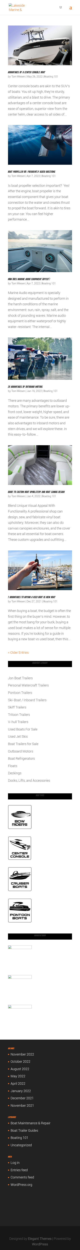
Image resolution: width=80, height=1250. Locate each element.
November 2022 (22, 1054)
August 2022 (20, 1069)
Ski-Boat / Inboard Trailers (27, 700)
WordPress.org (21, 1185)
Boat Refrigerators (21, 758)
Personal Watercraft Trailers (28, 685)
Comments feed (22, 1177)
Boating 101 (51, 76)
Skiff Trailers (17, 707)
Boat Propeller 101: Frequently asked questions (31, 171)
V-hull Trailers (18, 722)
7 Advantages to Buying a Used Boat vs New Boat (31, 597)
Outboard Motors (20, 751)
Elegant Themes (40, 1239)
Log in (15, 1163)
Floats (12, 766)
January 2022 (21, 1091)
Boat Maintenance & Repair (30, 1123)
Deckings (14, 773)
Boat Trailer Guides (24, 1130)
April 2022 (18, 1083)
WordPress (40, 1244)
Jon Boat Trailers (20, 678)
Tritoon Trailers (19, 715)
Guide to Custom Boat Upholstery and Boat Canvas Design (36, 492)
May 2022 (18, 1076)
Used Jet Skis (18, 736)
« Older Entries (18, 652)
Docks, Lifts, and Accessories (29, 780)
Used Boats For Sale (22, 729)
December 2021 (22, 1098)
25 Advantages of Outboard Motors (25, 386)
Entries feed (19, 1170)
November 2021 (22, 1105)
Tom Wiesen (18, 76)
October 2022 (20, 1061)
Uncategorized (21, 1145)
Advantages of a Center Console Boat (26, 72)
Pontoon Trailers (20, 693)
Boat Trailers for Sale (23, 744)
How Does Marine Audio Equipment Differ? (29, 279)
